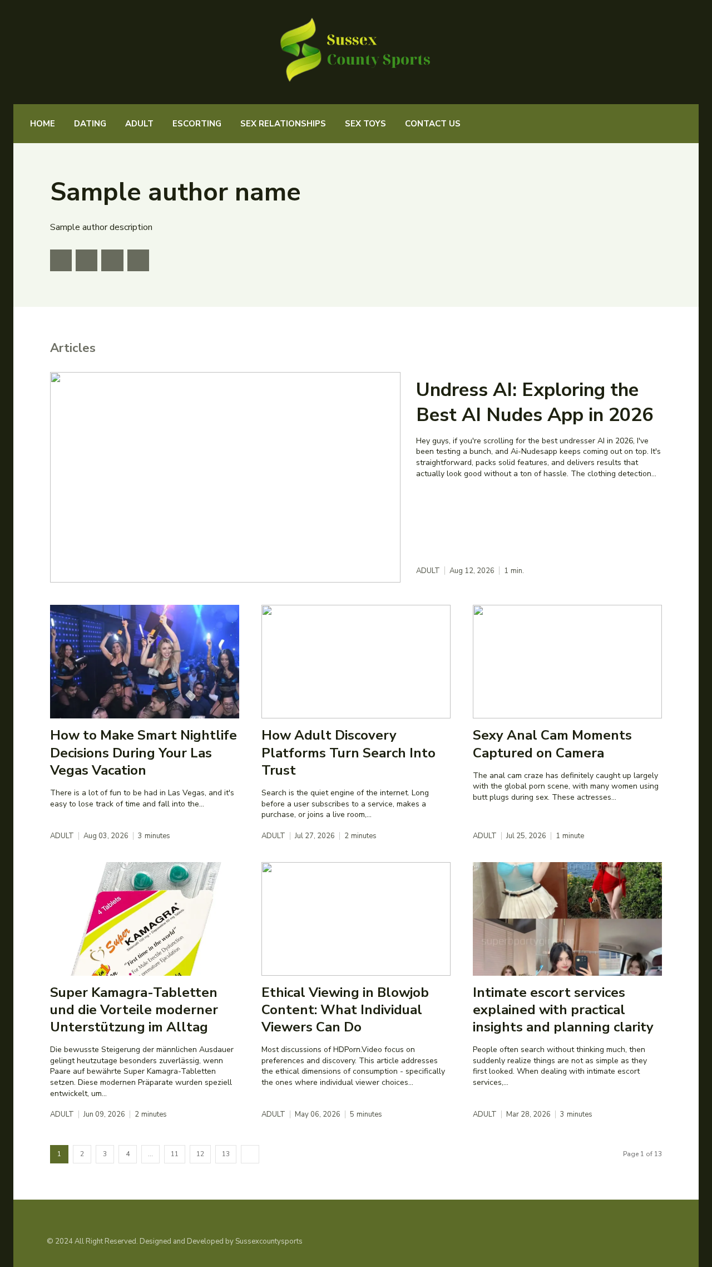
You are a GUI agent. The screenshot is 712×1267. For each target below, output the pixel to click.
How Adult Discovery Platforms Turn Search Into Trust (348, 752)
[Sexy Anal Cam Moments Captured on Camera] (567, 661)
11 (175, 1153)
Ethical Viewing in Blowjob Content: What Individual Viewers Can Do (345, 1010)
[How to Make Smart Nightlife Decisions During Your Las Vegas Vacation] (144, 661)
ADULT (428, 571)
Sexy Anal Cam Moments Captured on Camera (552, 743)
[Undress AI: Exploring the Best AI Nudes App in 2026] (225, 477)
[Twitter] (61, 260)
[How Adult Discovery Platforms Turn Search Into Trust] (356, 661)
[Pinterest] (86, 260)
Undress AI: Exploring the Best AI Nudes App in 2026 (534, 402)
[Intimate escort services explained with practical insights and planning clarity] (567, 919)
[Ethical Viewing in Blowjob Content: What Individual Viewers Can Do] (356, 919)
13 (226, 1153)
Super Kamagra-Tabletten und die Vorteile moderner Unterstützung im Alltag (134, 1010)
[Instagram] (642, 1241)
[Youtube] (138, 260)
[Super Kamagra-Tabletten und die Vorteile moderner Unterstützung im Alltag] (144, 919)
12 (200, 1153)
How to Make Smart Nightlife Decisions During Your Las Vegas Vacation (143, 752)
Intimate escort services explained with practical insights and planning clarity (563, 1010)
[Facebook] (112, 260)
